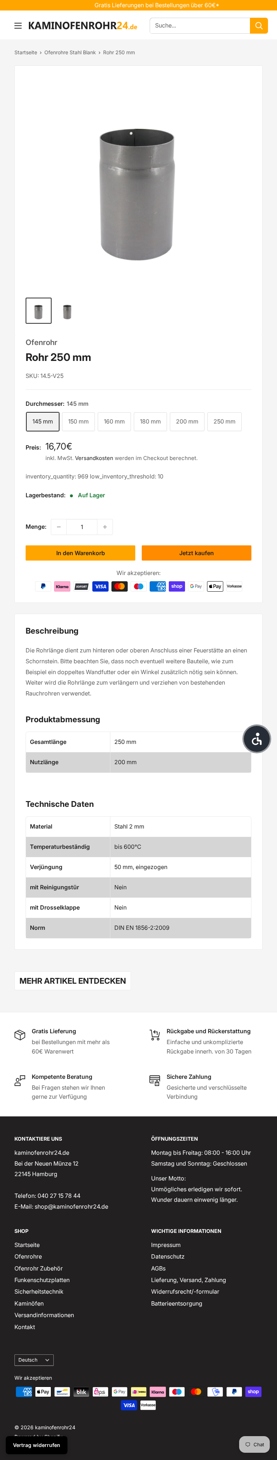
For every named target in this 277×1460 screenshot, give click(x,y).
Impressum (166, 1244)
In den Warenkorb (80, 553)
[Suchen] (259, 26)
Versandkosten (94, 458)
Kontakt (24, 1327)
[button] (256, 738)
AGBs (158, 1268)
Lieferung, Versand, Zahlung (188, 1280)
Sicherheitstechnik (38, 1291)
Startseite (25, 52)
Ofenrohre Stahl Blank (70, 52)
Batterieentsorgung (176, 1303)
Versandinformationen (44, 1315)
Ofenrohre (28, 1256)
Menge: (36, 526)
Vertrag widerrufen (36, 1445)
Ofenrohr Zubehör (38, 1268)
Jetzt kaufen (196, 553)
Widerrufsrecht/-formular (185, 1291)
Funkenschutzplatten (42, 1280)
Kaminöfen (29, 1303)
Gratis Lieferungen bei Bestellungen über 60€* (145, 5)
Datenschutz (168, 1256)
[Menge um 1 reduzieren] (58, 527)
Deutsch (28, 1360)
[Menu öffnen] (18, 26)
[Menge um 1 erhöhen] (105, 527)
